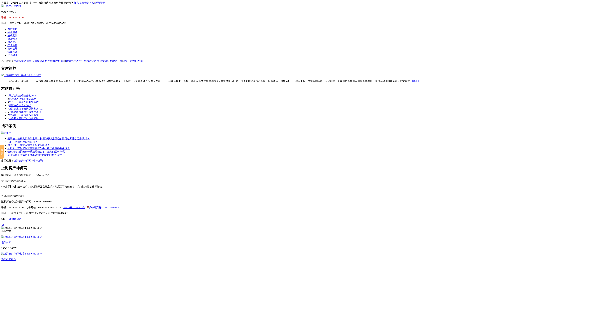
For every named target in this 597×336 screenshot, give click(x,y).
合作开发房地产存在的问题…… (26, 118)
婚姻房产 (71, 61)
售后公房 (92, 61)
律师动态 (12, 38)
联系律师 (12, 55)
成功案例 (12, 35)
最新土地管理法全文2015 (22, 95)
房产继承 (50, 61)
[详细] (415, 81)
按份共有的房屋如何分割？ (22, 141)
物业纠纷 (138, 61)
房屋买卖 (19, 61)
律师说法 (12, 45)
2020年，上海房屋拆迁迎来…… (26, 115)
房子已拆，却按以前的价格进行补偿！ (28, 145)
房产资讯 (12, 42)
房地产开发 (116, 61)
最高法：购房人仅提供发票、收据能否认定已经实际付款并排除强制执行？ (48, 138)
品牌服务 (12, 32)
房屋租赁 (29, 61)
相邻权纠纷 (103, 61)
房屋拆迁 (39, 61)
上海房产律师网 (22, 160)
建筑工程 (128, 61)
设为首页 (89, 2)
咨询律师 (100, 2)
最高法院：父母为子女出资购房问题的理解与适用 (34, 155)
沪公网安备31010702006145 (104, 207)
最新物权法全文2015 (20, 105)
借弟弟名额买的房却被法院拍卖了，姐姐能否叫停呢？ (37, 151)
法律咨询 (12, 52)
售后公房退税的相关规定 (22, 99)
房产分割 (81, 61)
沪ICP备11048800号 (74, 207)
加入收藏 (79, 2)
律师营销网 (15, 219)
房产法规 (12, 48)
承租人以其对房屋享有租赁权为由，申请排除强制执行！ (38, 148)
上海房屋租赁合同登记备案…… (26, 108)
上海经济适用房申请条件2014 (25, 112)
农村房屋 (60, 61)
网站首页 (12, 29)
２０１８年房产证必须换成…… (26, 102)
